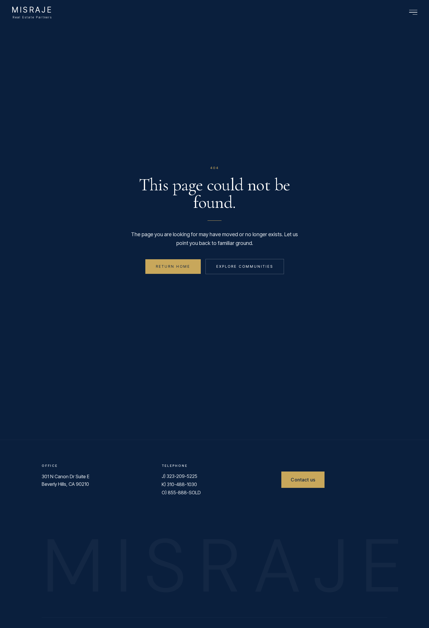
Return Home (173, 266)
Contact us (303, 480)
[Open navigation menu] (413, 12)
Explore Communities (244, 266)
